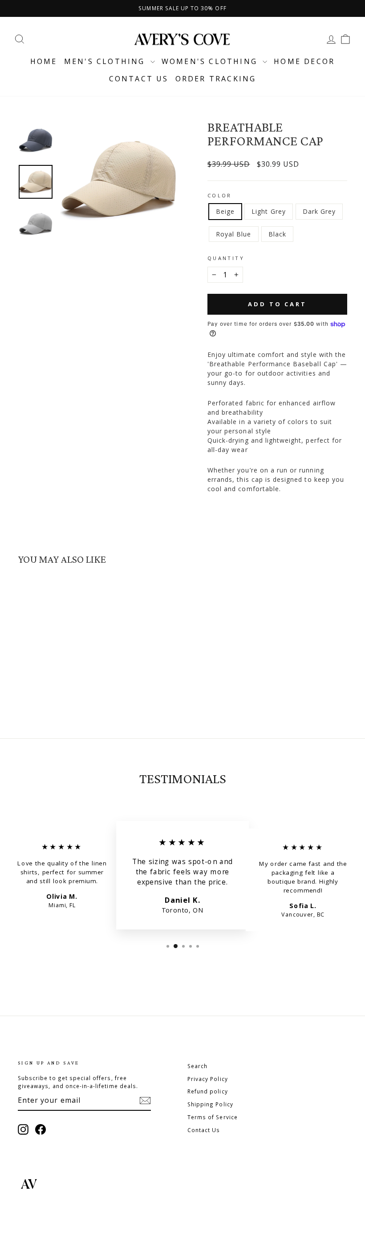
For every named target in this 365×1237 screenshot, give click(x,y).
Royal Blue (233, 234)
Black (277, 234)
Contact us (139, 79)
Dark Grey (319, 211)
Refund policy (207, 1091)
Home (43, 61)
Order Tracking (215, 79)
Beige (225, 211)
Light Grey (268, 211)
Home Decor (304, 61)
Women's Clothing (211, 61)
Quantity (225, 258)
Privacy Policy (207, 1078)
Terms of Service (212, 1117)
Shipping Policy (210, 1104)
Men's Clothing (106, 61)
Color (219, 195)
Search (197, 1065)
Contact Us (203, 1129)
